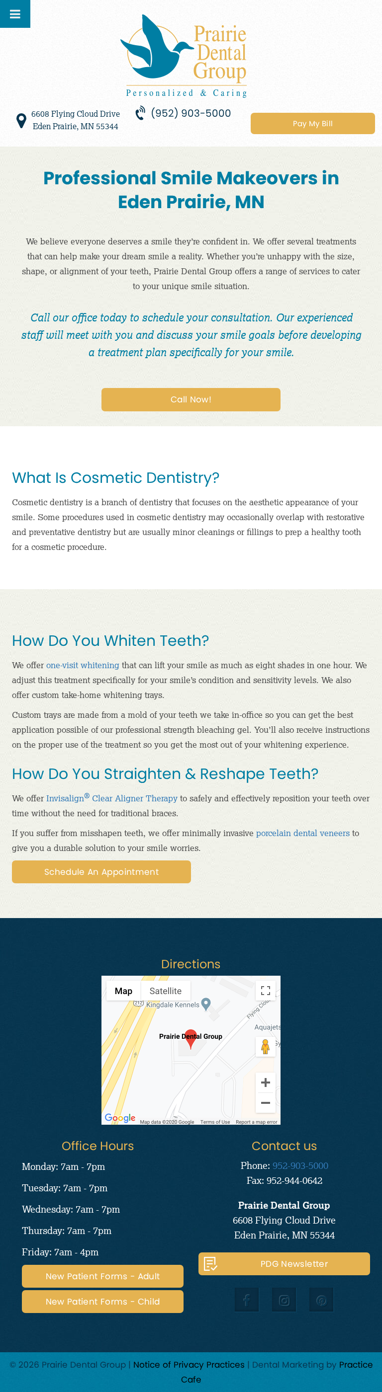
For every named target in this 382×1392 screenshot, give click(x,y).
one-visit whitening (82, 665)
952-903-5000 (300, 1165)
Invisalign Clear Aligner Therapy (112, 798)
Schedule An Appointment (101, 872)
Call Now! (191, 399)
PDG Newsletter (294, 1264)
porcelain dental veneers (303, 833)
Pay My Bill (313, 123)
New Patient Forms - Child (103, 1302)
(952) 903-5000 (191, 113)
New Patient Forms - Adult (103, 1276)
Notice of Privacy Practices (189, 1365)
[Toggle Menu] (15, 14)
